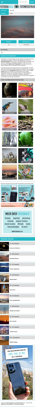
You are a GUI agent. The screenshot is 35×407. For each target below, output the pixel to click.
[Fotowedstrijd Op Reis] (17, 207)
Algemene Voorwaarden (7, 404)
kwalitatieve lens (14, 70)
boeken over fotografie (14, 64)
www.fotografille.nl (5, 61)
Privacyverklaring (19, 404)
